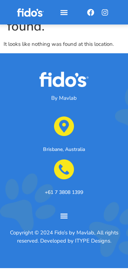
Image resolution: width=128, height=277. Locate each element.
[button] (64, 12)
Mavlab (68, 98)
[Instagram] (104, 12)
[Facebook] (90, 12)
